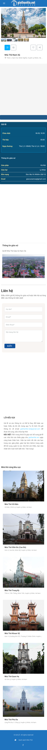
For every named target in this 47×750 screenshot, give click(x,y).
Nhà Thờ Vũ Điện (11, 504)
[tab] (7, 47)
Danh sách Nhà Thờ (26, 740)
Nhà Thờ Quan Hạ (12, 676)
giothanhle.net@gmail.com (30, 429)
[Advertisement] (23, 89)
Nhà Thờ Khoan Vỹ (12, 633)
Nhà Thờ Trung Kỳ (12, 590)
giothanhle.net (34, 437)
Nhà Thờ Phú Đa (11, 720)
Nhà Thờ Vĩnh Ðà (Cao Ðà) (15, 547)
